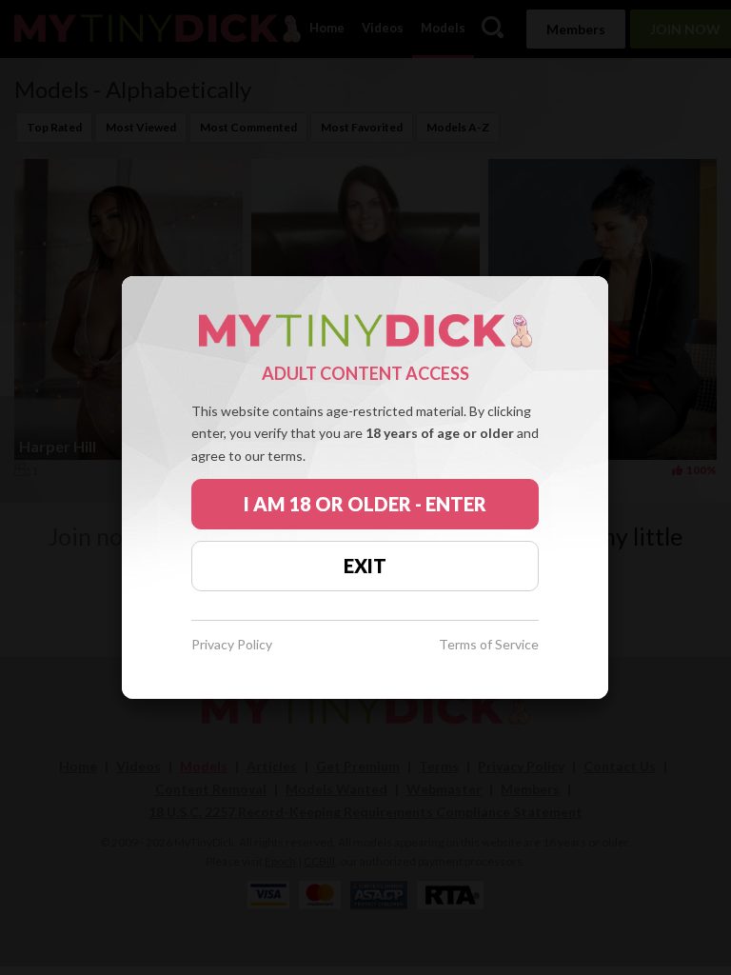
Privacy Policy (231, 645)
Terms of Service (489, 645)
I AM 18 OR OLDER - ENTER (365, 503)
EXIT (365, 565)
